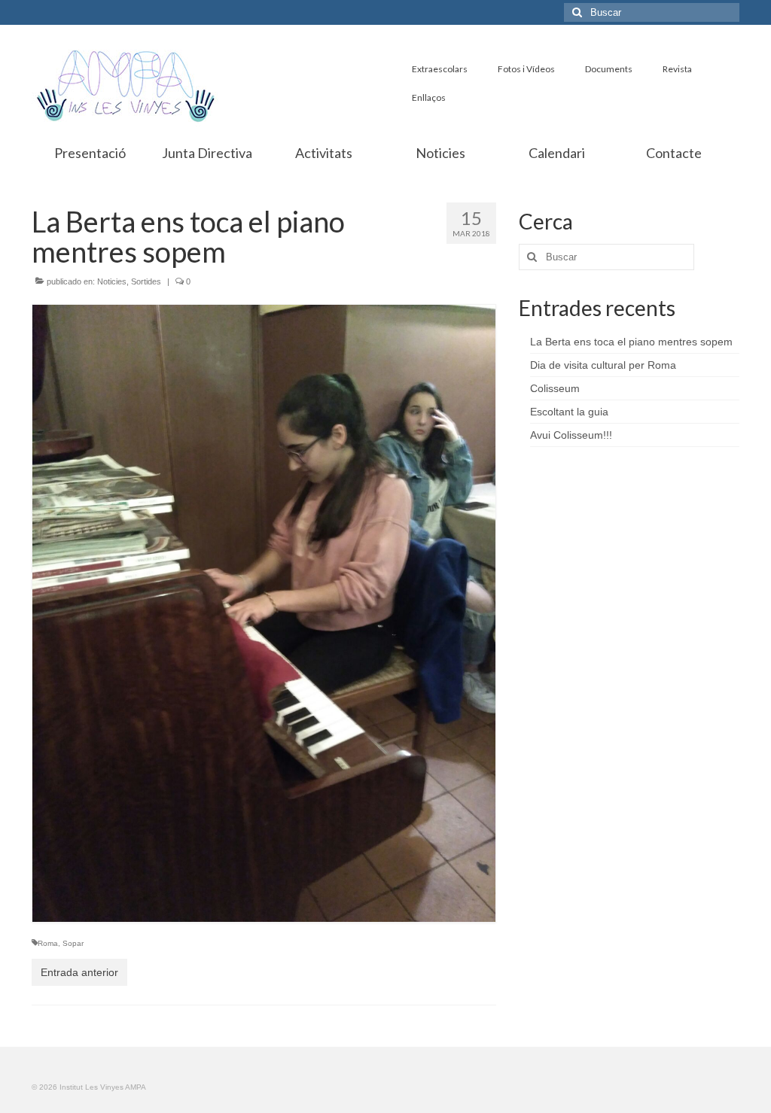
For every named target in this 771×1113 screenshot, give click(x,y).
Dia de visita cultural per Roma (603, 365)
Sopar (73, 943)
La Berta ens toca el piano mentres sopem (631, 342)
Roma (48, 943)
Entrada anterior (79, 972)
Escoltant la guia (569, 412)
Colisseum (555, 388)
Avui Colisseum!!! (571, 435)
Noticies (111, 281)
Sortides (146, 281)
